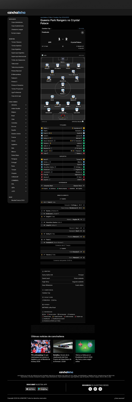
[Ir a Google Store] (43, 388)
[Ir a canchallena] (16, 12)
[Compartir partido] (82, 32)
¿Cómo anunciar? (119, 398)
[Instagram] (95, 389)
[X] (90, 389)
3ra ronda (81, 28)
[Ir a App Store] (31, 388)
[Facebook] (100, 389)
